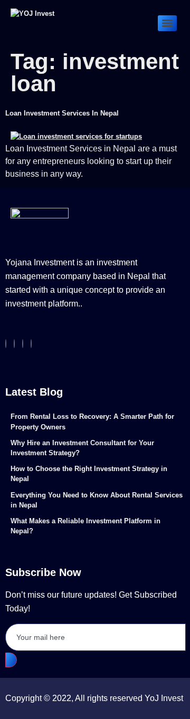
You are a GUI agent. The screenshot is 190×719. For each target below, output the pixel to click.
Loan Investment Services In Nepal (62, 113)
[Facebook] (5, 343)
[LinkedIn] (31, 343)
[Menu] (167, 23)
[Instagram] (14, 343)
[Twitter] (22, 343)
